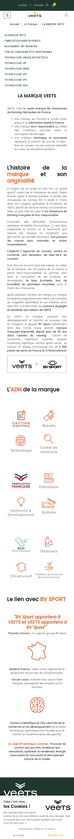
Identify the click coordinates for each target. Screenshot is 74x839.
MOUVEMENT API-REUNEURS (20, 46)
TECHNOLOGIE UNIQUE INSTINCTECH (26, 57)
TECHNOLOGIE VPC (15, 80)
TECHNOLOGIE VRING (17, 68)
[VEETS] (35, 14)
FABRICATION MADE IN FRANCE (22, 41)
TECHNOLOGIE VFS (15, 74)
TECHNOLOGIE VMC (16, 85)
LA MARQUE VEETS (15, 35)
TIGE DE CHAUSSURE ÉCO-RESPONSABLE (28, 52)
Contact (22, 5)
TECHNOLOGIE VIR (15, 63)
